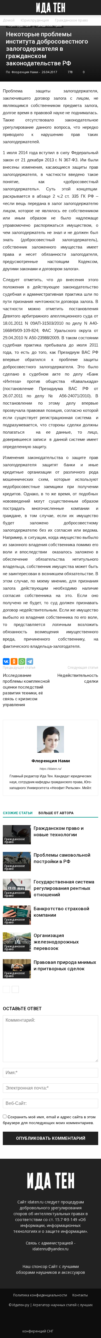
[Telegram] (29, 661)
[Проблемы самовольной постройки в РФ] (17, 861)
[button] (93, 7)
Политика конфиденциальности (40, 1295)
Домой (9, 20)
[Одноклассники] (14, 661)
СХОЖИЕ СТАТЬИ (18, 813)
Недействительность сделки (78, 678)
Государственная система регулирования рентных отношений (64, 888)
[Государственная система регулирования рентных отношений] (17, 888)
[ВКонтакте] (6, 661)
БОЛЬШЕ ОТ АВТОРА (56, 813)
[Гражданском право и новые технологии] (17, 834)
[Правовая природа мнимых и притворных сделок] (17, 968)
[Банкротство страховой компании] (17, 915)
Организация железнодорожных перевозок (56, 942)
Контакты (80, 1295)
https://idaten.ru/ (50, 768)
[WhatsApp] (22, 661)
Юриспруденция (19, 25)
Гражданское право (49, 25)
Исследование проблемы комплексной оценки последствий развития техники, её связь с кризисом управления (26, 690)
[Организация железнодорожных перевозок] (17, 942)
